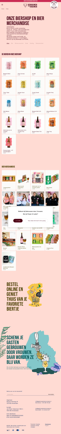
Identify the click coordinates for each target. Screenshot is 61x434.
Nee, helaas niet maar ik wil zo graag (37, 220)
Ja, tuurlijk (18, 220)
